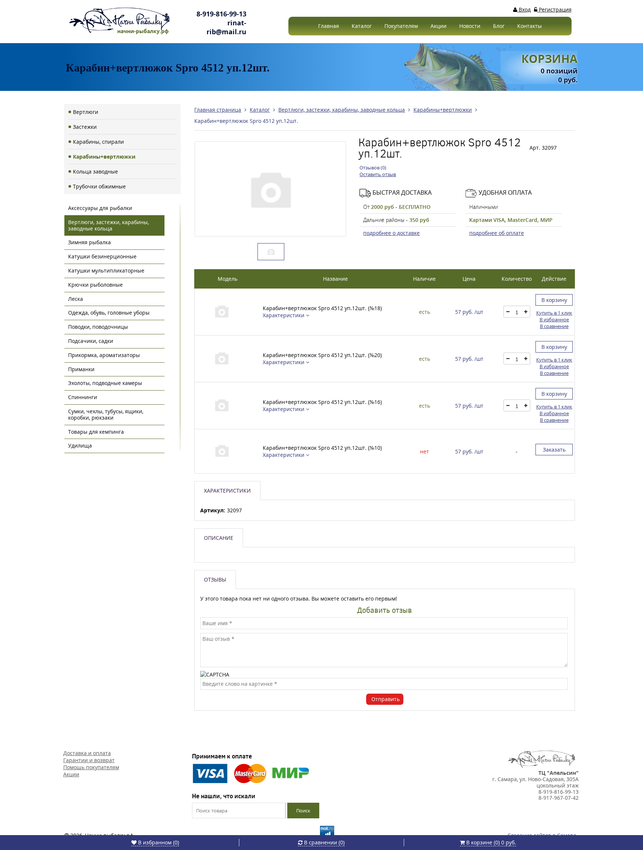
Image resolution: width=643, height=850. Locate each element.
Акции (439, 25)
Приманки (81, 369)
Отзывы (215, 579)
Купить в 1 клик (554, 312)
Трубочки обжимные (99, 186)
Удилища (80, 445)
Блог (499, 25)
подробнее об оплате (496, 232)
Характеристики (284, 315)
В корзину (554, 299)
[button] (525, 311)
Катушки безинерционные (102, 256)
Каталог (362, 25)
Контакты (529, 25)
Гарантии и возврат (89, 760)
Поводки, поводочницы (98, 326)
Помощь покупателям (91, 767)
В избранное (554, 319)
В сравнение (554, 326)
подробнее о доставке (391, 232)
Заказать (554, 449)
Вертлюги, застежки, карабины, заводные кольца (108, 225)
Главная (328, 25)
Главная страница (217, 109)
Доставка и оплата (87, 753)
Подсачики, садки (90, 340)
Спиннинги (82, 397)
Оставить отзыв (377, 174)
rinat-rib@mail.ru (226, 27)
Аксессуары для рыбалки (100, 207)
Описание (218, 537)
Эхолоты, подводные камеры (105, 382)
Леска (75, 298)
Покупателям (401, 25)
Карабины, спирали (98, 141)
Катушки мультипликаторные (106, 270)
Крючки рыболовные (95, 284)
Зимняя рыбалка (89, 242)
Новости (469, 25)
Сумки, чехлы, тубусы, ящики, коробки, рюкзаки (105, 414)
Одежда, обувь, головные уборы (109, 312)
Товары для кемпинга (96, 431)
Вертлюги (85, 111)
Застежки (85, 126)
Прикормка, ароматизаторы (104, 355)
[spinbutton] (516, 312)
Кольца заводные (95, 171)
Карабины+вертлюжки (104, 156)
